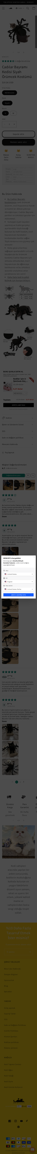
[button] (18, 574)
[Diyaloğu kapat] (34, 557)
